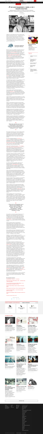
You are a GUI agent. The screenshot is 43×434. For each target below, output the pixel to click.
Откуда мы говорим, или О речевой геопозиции (32, 345)
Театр (16, 2)
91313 (21, 392)
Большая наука (23, 422)
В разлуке (17, 324)
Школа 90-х (23, 428)
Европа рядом (23, 419)
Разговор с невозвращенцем (20, 345)
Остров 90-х (23, 426)
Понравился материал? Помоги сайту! (11, 295)
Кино (5, 2)
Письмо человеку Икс (21, 386)
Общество (20, 2)
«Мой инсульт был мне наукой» (10, 142)
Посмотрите (22, 269)
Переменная (23, 420)
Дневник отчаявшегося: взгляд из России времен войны (33, 366)
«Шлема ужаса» (19, 188)
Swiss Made (23, 423)
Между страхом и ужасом (21, 308)
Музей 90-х (23, 427)
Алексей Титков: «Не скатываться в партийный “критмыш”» (21, 366)
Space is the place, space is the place (9, 345)
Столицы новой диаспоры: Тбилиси (32, 326)
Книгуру (23, 429)
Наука (23, 2)
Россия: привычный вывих (8, 324)
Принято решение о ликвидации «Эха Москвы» (33, 66)
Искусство (8, 2)
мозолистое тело (12, 91)
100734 (10, 353)
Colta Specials (25, 2)
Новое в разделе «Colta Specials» (12, 302)
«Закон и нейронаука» (15, 164)
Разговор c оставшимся (19, 326)
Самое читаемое (26, 302)
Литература (13, 2)
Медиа (18, 2)
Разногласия (23, 424)
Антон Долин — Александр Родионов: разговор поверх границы (10, 388)
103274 (33, 353)
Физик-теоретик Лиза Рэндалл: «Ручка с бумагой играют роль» (15, 288)
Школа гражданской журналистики (26, 425)
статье (8, 75)
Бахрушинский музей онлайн (25, 430)
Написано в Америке (24, 421)
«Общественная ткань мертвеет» (9, 326)
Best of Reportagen (24, 418)
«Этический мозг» (8, 219)
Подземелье (30, 386)
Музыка (10, 2)
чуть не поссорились (14, 52)
